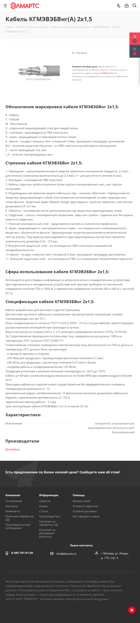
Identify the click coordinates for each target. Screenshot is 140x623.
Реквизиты (12, 511)
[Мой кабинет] (127, 5)
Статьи (43, 511)
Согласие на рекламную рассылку (47, 533)
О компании (13, 501)
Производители (50, 516)
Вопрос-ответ (82, 501)
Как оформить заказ (86, 516)
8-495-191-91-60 (22, 553)
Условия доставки (85, 511)
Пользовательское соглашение (17, 526)
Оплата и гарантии (85, 506)
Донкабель (12, 449)
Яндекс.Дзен (131, 610)
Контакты (11, 506)
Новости (44, 501)
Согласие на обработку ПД (48, 523)
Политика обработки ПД (19, 517)
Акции (43, 506)
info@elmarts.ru (108, 73)
